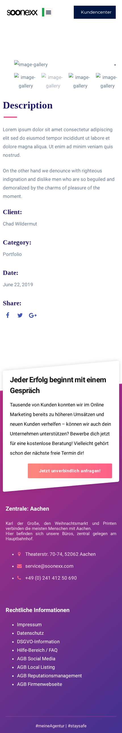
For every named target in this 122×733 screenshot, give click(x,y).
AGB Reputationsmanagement (49, 675)
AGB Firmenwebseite (39, 684)
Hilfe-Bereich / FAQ (37, 650)
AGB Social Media (36, 658)
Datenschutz (30, 633)
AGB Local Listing (36, 667)
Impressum (29, 624)
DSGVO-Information (38, 641)
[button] (48, 12)
